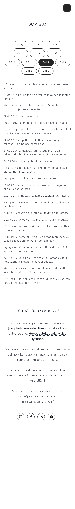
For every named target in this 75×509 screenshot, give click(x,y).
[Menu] (67, 8)
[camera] (51, 416)
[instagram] (20, 416)
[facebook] (31, 416)
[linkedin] (41, 416)
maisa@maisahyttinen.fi (37, 401)
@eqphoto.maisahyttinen (27, 328)
